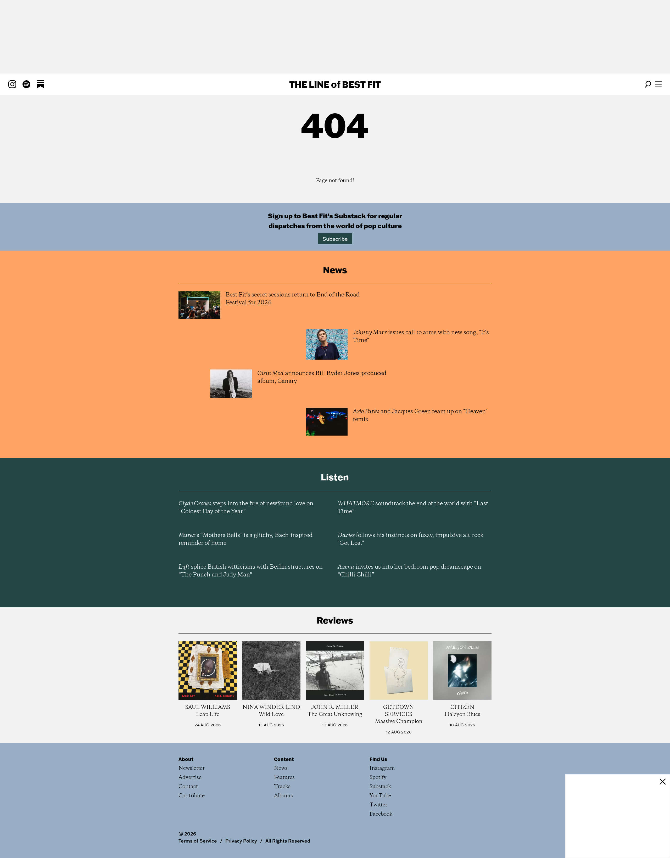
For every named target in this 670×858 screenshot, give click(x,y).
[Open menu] (658, 84)
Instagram (382, 768)
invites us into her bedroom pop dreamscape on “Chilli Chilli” (409, 571)
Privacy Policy (241, 841)
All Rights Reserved (287, 841)
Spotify (378, 777)
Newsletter (191, 768)
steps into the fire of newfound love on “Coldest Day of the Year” (245, 507)
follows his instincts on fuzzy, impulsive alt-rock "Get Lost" (410, 539)
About (185, 759)
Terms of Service (197, 841)
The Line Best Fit (335, 84)
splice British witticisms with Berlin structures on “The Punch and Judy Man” (250, 571)
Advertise (190, 777)
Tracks (282, 786)
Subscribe (335, 238)
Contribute (191, 795)
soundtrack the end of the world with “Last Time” (413, 507)
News (281, 768)
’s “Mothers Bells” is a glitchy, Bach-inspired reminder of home (245, 539)
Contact (188, 786)
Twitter (378, 805)
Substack (380, 786)
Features (284, 777)
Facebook (381, 814)
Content (284, 759)
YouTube (380, 795)
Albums (283, 795)
